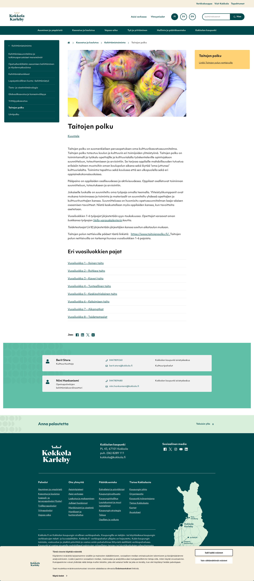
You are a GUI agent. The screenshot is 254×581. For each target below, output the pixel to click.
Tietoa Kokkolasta (139, 503)
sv (184, 17)
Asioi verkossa (139, 17)
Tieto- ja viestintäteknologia (23, 88)
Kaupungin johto (138, 490)
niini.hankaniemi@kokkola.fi (124, 386)
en (193, 17)
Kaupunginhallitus (108, 499)
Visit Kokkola (221, 4)
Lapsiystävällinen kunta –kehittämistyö (28, 81)
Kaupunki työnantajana (142, 499)
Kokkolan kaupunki (205, 30)
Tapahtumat (237, 4)
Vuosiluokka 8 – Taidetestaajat (87, 317)
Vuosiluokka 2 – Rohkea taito (86, 271)
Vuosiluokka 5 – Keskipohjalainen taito (92, 294)
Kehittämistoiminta (21, 46)
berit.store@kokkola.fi (121, 366)
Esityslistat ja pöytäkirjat (111, 490)
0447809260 (116, 360)
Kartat (132, 508)
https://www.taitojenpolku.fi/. (150, 234)
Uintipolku (13, 115)
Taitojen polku (16, 108)
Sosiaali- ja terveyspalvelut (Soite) (50, 500)
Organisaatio (136, 494)
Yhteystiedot (158, 17)
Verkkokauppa (204, 4)
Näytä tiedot (58, 576)
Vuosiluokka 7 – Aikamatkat (86, 309)
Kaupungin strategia (110, 511)
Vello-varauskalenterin (107, 220)
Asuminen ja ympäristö (50, 30)
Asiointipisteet (76, 490)
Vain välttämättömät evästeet (214, 560)
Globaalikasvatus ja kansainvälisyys (27, 94)
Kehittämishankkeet (19, 74)
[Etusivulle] (17, 17)
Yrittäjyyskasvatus (17, 101)
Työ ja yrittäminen (137, 30)
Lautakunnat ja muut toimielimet (110, 504)
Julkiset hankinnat (78, 503)
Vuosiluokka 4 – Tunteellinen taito (89, 286)
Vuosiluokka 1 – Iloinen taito (86, 263)
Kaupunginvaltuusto (109, 494)
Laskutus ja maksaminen (81, 499)
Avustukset (135, 512)
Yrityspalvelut (45, 511)
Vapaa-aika (111, 30)
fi (176, 17)
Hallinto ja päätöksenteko (171, 30)
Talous (102, 515)
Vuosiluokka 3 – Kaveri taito (85, 278)
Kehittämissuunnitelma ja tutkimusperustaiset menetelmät (25, 56)
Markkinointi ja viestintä (81, 508)
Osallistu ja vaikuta (109, 520)
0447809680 (116, 381)
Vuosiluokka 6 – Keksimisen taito (88, 301)
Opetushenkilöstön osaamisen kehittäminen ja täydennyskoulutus (31, 66)
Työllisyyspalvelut (47, 506)
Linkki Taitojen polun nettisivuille (216, 63)
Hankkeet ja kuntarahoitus (76, 513)
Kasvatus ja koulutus (83, 30)
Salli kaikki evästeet (214, 553)
